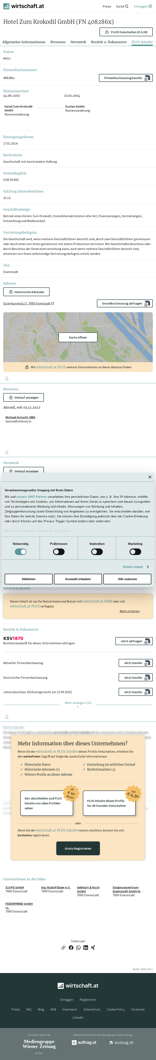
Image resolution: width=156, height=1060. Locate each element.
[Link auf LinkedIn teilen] (85, 948)
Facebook (138, 1009)
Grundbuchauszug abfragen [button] (122, 303)
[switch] (59, 552)
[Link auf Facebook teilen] (71, 948)
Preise (16, 1009)
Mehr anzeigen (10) (78, 703)
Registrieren (88, 999)
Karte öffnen (78, 337)
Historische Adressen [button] (29, 292)
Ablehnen (28, 579)
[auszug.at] (121, 1044)
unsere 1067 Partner (31, 496)
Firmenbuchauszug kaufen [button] (123, 78)
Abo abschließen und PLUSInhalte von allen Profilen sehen (49, 800)
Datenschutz (92, 1009)
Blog (41, 1009)
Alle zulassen (127, 579)
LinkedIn (78, 1017)
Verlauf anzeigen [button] (27, 397)
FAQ (28, 1009)
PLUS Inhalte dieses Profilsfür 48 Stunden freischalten (111, 799)
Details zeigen (133, 566)
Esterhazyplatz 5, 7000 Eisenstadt (27, 303)
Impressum (70, 1009)
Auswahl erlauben (78, 579)
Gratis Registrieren (78, 848)
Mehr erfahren (130, 611)
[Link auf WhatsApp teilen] (78, 948)
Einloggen (66, 999)
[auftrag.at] (84, 1044)
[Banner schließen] (149, 477)
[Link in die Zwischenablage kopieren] (63, 948)
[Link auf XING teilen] (93, 948)
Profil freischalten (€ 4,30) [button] (129, 32)
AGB (53, 1009)
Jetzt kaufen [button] (133, 663)
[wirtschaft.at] (23, 6)
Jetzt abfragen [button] (131, 641)
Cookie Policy (116, 1009)
